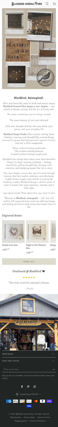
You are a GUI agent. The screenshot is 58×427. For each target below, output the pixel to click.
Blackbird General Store (25, 414)
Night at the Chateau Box (36, 246)
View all (29, 262)
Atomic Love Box (10, 245)
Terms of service (44, 417)
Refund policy (15, 417)
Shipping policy (21, 421)
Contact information (38, 421)
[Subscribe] (54, 369)
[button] (47, 3)
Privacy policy (29, 417)
